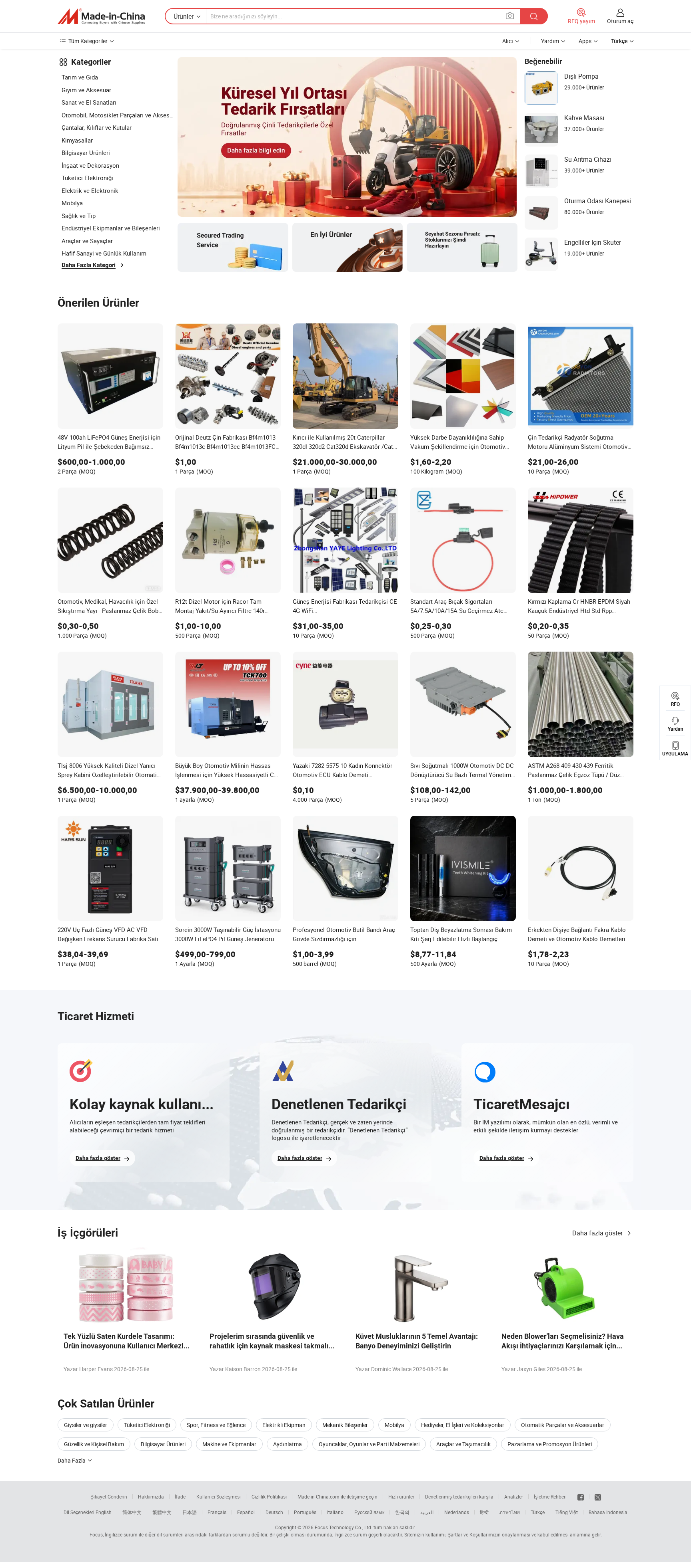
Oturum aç (620, 21)
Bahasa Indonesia (608, 1512)
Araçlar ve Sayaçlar (87, 241)
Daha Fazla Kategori (89, 265)
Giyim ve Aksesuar (86, 90)
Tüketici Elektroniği (87, 178)
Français (217, 1512)
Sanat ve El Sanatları (89, 102)
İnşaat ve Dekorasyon (90, 165)
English (104, 1512)
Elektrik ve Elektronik (90, 190)
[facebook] (580, 1496)
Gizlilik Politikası (269, 1496)
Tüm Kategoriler (88, 41)
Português (305, 1512)
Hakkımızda (151, 1496)
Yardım (550, 41)
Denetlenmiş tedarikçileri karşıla (459, 1496)
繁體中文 (162, 1512)
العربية (426, 1512)
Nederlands (456, 1512)
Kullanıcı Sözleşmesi (218, 1496)
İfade (180, 1496)
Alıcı (507, 41)
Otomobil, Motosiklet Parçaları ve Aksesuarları (118, 115)
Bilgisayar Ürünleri (86, 153)
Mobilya (72, 203)
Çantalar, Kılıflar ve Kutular (97, 127)
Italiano (335, 1512)
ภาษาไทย (509, 1512)
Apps (585, 41)
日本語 (189, 1512)
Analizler (513, 1496)
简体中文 (132, 1512)
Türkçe (538, 1512)
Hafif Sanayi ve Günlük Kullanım (104, 253)
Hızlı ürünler (401, 1496)
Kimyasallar (77, 140)
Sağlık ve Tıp (79, 216)
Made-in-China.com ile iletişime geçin (337, 1496)
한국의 (402, 1512)
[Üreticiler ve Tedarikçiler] (101, 16)
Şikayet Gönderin (108, 1496)
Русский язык (369, 1512)
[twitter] (598, 1496)
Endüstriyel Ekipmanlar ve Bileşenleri (111, 228)
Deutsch (274, 1512)
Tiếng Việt (566, 1512)
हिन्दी (484, 1512)
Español (246, 1512)
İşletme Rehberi (550, 1496)
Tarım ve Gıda (80, 77)
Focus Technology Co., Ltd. (343, 1527)
